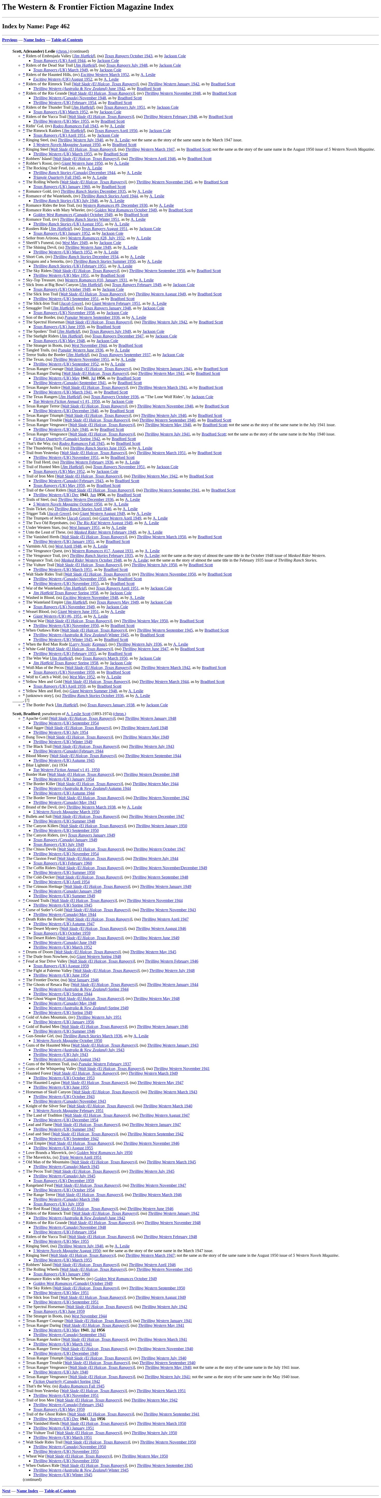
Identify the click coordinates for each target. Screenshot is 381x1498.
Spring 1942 (66, 439)
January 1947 (155, 1124)
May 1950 (145, 621)
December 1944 (74, 172)
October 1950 (67, 504)
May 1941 (161, 373)
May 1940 (168, 425)
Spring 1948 (98, 956)
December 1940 (65, 411)
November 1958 (64, 312)
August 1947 (164, 1115)
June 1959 (59, 327)
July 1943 (151, 746)
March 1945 (171, 1162)
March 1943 (172, 1092)
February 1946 (171, 961)
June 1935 (98, 448)
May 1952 (59, 471)
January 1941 (166, 369)
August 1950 (67, 144)
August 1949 (161, 294)
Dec (56, 495)
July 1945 (151, 1171)
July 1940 (80, 140)
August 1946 (161, 928)
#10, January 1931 (96, 280)
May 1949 (75, 242)
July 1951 (124, 107)
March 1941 (162, 387)
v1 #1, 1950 (66, 401)
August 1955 (63, 1148)
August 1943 (66, 1059)
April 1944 (59, 60)
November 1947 (158, 1185)
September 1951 (66, 298)
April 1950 (116, 130)
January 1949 (91, 835)
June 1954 (61, 975)
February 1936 (86, 462)
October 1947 (159, 849)
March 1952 (105, 74)
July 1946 (65, 200)
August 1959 (61, 966)
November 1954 (66, 854)
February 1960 (62, 863)
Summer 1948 (93, 691)
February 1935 (101, 555)
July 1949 (110, 331)
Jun (93, 495)
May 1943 (64, 802)
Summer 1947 (64, 1129)
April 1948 (68, 546)
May (56, 378)
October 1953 (64, 1078)
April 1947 (165, 919)
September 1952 (66, 364)
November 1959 (64, 672)
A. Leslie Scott (78, 714)
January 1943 (173, 1045)
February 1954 (64, 102)
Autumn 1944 (82, 788)
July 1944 (155, 858)
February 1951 (69, 266)
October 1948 (91, 560)
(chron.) (62, 51)
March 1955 (62, 154)
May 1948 (59, 341)
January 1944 (172, 984)
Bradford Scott (223, 84)
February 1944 (68, 751)
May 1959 (59, 485)
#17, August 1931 (102, 551)
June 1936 (80, 350)
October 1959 (61, 933)
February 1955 (64, 653)
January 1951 (84, 527)
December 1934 (85, 256)
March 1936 (92, 1036)
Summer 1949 (64, 896)
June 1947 (145, 649)
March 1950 (161, 537)
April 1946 (152, 158)
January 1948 (107, 308)
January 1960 (61, 186)
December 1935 (93, 191)
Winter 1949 (62, 742)
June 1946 (150, 1208)
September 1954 (66, 723)
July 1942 (164, 322)
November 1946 (151, 1143)
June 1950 (82, 163)
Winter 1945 (81, 635)
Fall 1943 (75, 126)
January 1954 (63, 779)
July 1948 (126, 65)
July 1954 (60, 732)
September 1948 (160, 877)
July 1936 (139, 644)
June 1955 (61, 1087)
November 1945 (164, 182)
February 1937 (105, 1064)
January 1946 (83, 980)
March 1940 (167, 1106)
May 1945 (153, 952)
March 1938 (91, 807)
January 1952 (61, 233)
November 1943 (168, 910)
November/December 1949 (170, 868)
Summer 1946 (64, 1031)
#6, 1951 (57, 616)
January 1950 (161, 826)
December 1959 (63, 1180)
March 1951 (161, 453)
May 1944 (155, 784)
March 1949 (60, 70)
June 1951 (78, 611)
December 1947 (118, 336)
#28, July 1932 (96, 238)
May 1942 (154, 476)
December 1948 (151, 774)
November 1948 (173, 93)
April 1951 (59, 135)
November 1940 (165, 406)
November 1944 (89, 345)
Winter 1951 (89, 219)
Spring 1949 (81, 1008)
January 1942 (173, 84)
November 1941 (182, 1068)
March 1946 (157, 1194)
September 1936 (92, 317)
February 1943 (68, 481)
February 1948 (170, 116)
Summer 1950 (104, 261)
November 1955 (66, 583)
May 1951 (61, 275)
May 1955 (61, 121)
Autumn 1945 (64, 760)
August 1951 (68, 224)
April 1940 (82, 509)
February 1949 (136, 284)
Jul (93, 378)
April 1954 (61, 882)
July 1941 (167, 434)
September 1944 (153, 756)
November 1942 (161, 798)
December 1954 (65, 1120)
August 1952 (62, 79)
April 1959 (59, 686)
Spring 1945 (62, 905)
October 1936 (115, 397)
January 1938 (111, 705)
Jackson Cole (175, 56)
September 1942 (156, 1134)
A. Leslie (148, 74)
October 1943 (128, 56)
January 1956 (63, 1022)
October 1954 (64, 1190)
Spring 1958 (65, 593)
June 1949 (88, 247)
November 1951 (81, 359)
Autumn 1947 (64, 924)
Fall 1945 (57, 177)
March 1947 (150, 149)
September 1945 (165, 630)
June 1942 (79, 88)
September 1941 (69, 383)
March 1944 (164, 681)
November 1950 (168, 574)
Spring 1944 (81, 989)
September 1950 (157, 270)
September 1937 (125, 355)
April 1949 (120, 518)
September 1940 (167, 420)
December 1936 (86, 499)
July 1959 (58, 1204)
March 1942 (165, 667)
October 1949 (125, 210)
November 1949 (64, 607)
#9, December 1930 (115, 205)
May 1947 (160, 1082)
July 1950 (154, 565)
